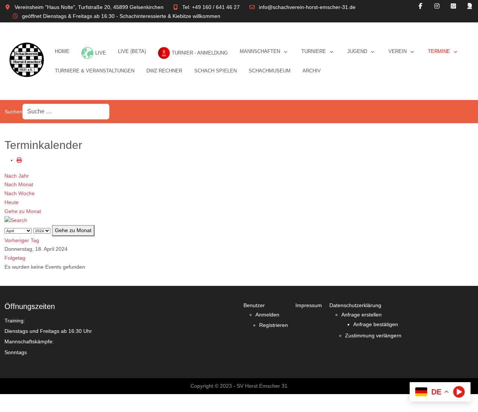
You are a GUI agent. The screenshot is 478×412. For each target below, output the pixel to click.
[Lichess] (470, 6)
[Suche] (15, 220)
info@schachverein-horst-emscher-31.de (307, 7)
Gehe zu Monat (22, 211)
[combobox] (65, 112)
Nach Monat (18, 184)
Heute (11, 202)
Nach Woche (19, 193)
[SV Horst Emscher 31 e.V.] (26, 61)
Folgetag (14, 258)
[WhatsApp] (453, 6)
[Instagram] (437, 6)
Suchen (13, 112)
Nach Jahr (16, 176)
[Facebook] (420, 6)
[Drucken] (19, 160)
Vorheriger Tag (21, 240)
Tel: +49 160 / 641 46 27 (211, 7)
